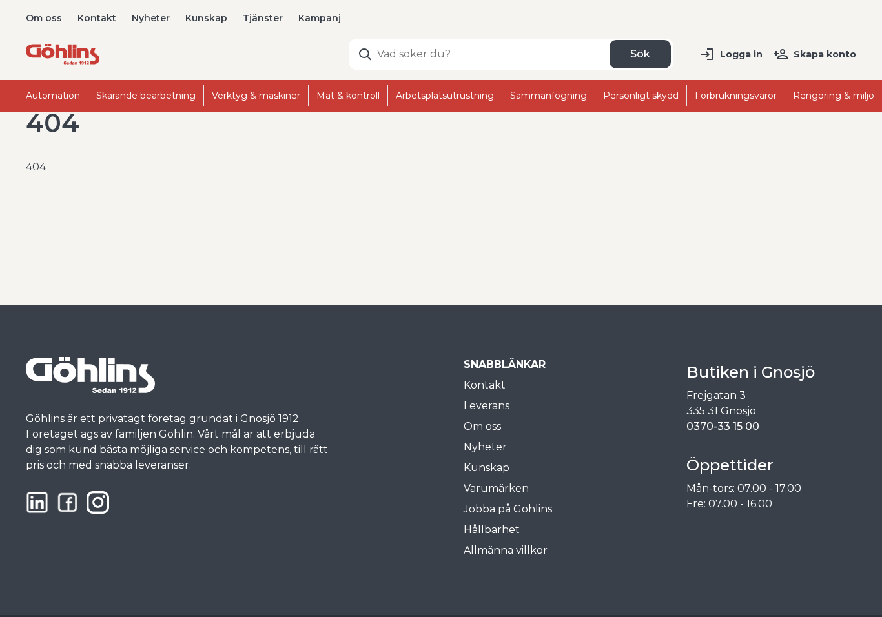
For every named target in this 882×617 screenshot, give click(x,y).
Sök (640, 54)
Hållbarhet (492, 529)
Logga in (741, 54)
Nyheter (151, 18)
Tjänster (263, 18)
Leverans (486, 406)
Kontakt (96, 18)
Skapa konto (825, 54)
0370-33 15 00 (722, 426)
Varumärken (496, 488)
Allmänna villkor (506, 550)
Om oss (44, 18)
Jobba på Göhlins (508, 509)
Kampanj (319, 18)
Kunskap (206, 18)
